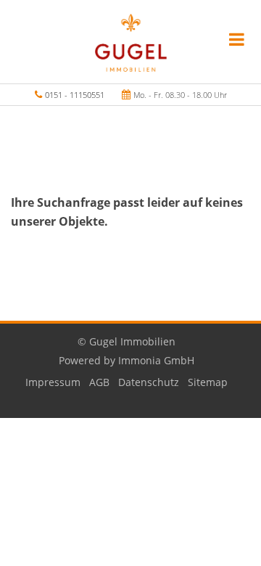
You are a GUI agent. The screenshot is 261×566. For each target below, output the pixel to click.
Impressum (52, 382)
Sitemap (208, 382)
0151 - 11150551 (74, 94)
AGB (99, 382)
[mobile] (236, 39)
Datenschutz (148, 382)
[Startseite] (131, 41)
